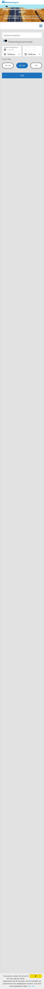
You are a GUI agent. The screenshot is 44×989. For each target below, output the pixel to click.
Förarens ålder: (6, 59)
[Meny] (41, 25)
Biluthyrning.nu (12, 2)
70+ (36, 65)
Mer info (31, 986)
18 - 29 (8, 65)
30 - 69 (22, 65)
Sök (22, 75)
